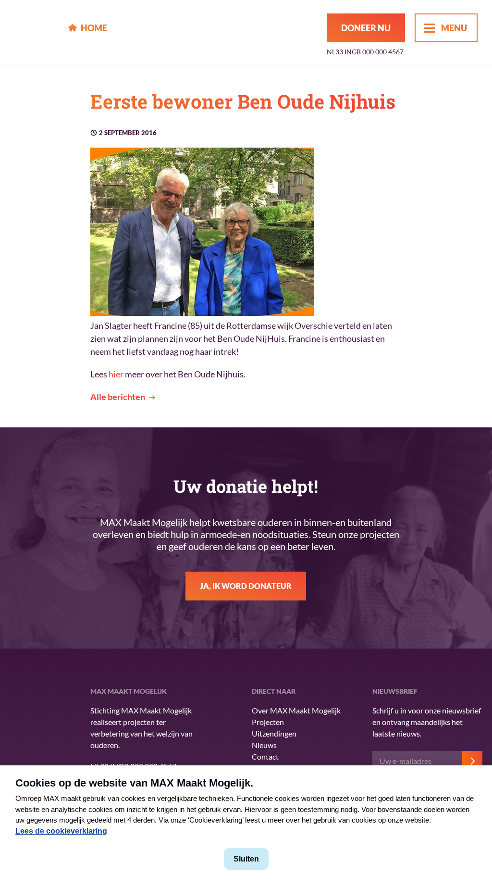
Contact (265, 756)
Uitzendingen (274, 733)
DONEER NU (366, 28)
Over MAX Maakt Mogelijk (296, 710)
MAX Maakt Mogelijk (34, 32)
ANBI (29, 748)
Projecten (268, 721)
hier (116, 374)
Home (94, 28)
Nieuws (264, 745)
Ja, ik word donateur (246, 585)
